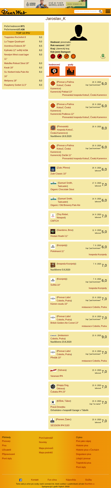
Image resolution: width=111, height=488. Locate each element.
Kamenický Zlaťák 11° (61, 155)
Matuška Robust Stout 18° (16, 63)
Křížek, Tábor (63, 401)
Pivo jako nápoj (83, 441)
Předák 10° (55, 357)
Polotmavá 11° (57, 251)
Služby (88, 480)
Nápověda (71, 480)
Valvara (62, 370)
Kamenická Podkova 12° (62, 114)
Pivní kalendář (46, 438)
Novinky (43, 442)
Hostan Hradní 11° (59, 236)
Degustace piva (83, 454)
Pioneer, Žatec (64, 419)
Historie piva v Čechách (87, 450)
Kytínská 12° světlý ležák (16, 50)
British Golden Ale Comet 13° (64, 323)
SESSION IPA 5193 (59, 425)
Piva (4, 445)
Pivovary (6, 441)
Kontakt (34, 480)
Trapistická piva (83, 463)
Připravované (8, 454)
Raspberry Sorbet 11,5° (15, 85)
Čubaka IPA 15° (58, 392)
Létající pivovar (83, 458)
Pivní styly (7, 458)
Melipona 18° (10, 80)
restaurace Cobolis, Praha (94, 307)
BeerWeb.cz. (90, 484)
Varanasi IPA (56, 376)
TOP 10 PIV (23, 33)
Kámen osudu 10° (59, 304)
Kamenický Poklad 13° (61, 92)
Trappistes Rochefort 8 (15, 37)
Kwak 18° (8, 67)
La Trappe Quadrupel (14, 41)
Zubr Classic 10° (58, 174)
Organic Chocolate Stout (62, 189)
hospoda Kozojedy (98, 254)
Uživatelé (6, 450)
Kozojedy (61, 245)
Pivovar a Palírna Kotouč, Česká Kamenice (62, 85)
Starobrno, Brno (65, 230)
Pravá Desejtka (57, 407)
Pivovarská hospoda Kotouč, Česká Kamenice (84, 95)
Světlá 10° (55, 285)
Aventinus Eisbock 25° (15, 46)
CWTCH (54, 221)
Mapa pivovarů (46, 448)
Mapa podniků (46, 452)
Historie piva (82, 445)
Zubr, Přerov (63, 168)
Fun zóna (52, 480)
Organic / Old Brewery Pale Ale (65, 205)
